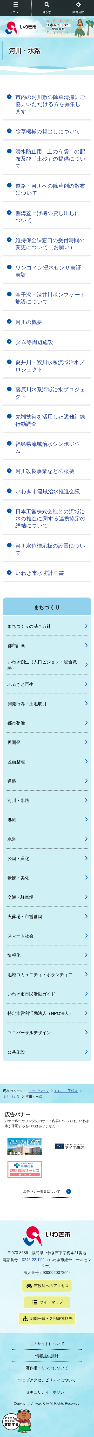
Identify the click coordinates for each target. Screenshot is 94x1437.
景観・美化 (18, 878)
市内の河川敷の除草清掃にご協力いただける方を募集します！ (50, 104)
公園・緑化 (18, 858)
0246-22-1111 (33, 1260)
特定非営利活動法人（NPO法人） (40, 1013)
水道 (11, 839)
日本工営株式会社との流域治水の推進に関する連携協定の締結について (50, 519)
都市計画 (16, 645)
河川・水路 (18, 800)
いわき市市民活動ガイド (31, 994)
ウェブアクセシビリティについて (47, 1380)
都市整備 (16, 723)
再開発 (13, 742)
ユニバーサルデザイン (29, 1032)
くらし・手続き (66, 1091)
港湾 (11, 819)
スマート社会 (20, 936)
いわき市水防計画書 (39, 573)
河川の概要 (28, 322)
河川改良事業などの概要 (44, 471)
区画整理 (16, 761)
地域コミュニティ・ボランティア (40, 974)
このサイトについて (47, 1344)
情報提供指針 (47, 1356)
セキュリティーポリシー (47, 1392)
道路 (11, 781)
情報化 (13, 955)
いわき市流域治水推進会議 (47, 491)
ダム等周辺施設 (34, 342)
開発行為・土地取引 (27, 703)
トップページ (38, 1091)
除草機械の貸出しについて (48, 131)
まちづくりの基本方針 (29, 626)
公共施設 (16, 1052)
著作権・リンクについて (47, 1368)
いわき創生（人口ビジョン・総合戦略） (42, 665)
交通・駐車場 (20, 897)
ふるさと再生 (20, 684)
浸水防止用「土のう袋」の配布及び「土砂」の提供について (50, 159)
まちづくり (11, 1097)
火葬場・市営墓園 (24, 916)
